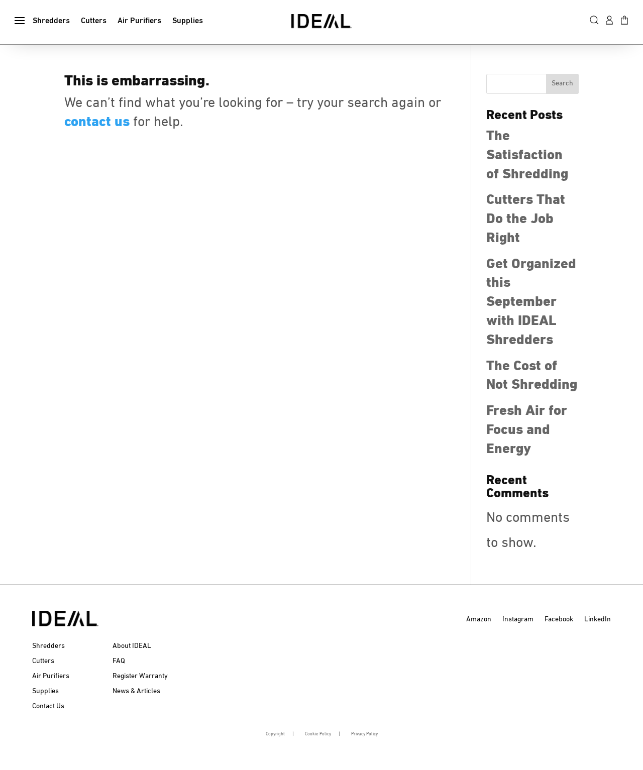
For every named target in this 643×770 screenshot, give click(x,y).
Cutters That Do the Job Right (525, 219)
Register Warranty (140, 676)
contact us (97, 122)
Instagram (517, 619)
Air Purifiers (139, 21)
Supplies (187, 21)
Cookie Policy (318, 734)
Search (562, 83)
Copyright (275, 734)
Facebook (559, 619)
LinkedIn (597, 619)
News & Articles (136, 691)
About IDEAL (132, 645)
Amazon (478, 619)
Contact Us (48, 706)
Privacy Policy (364, 734)
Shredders (51, 21)
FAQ (119, 661)
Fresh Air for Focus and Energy (526, 430)
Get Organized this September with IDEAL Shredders (531, 302)
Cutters (93, 21)
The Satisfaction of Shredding (527, 155)
